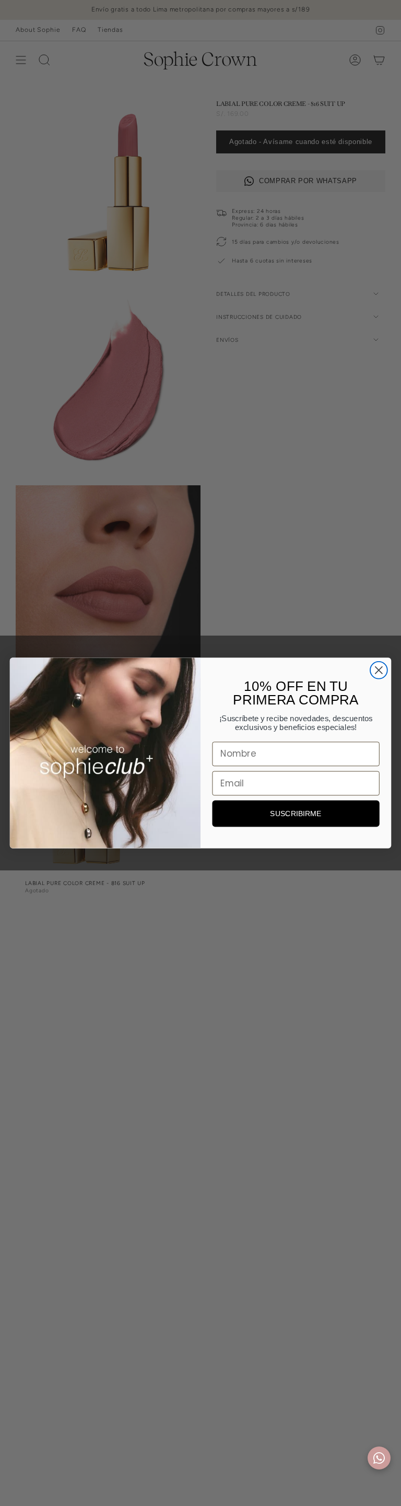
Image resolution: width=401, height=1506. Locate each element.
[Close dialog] (378, 670)
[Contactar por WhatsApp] (379, 1458)
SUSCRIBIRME (295, 813)
